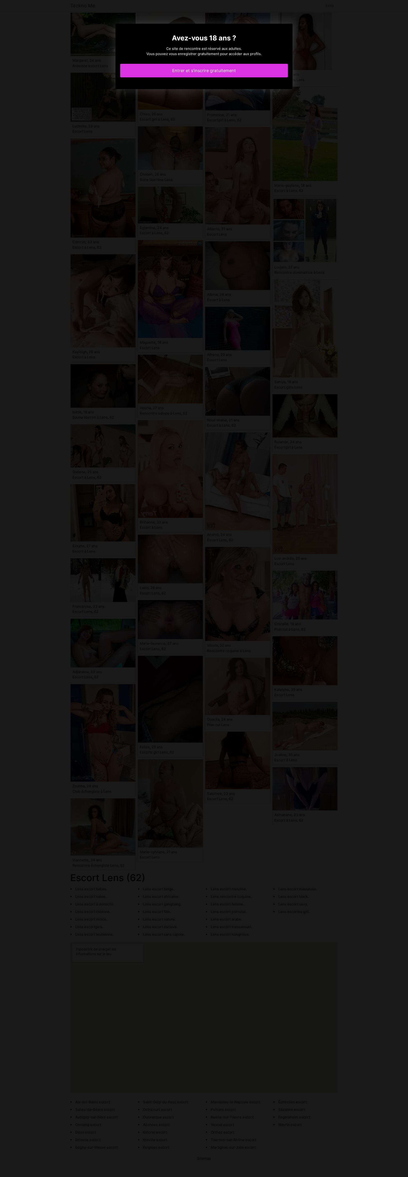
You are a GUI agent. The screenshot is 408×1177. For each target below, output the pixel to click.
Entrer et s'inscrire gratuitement (204, 70)
